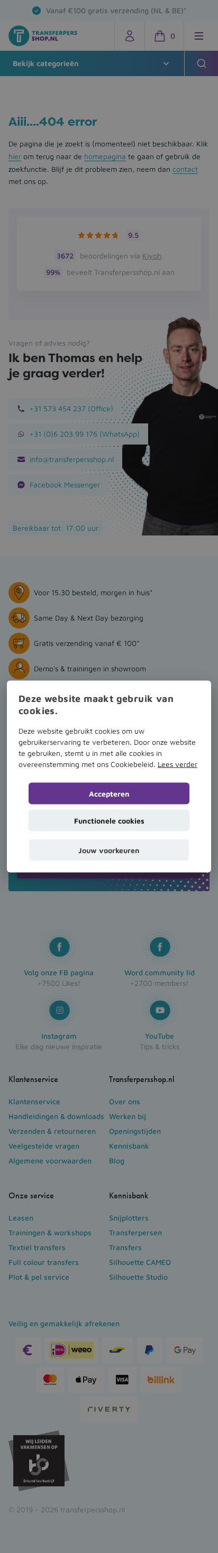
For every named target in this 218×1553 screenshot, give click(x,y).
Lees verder (177, 763)
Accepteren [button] (109, 793)
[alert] (109, 776)
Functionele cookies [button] (109, 820)
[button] (109, 850)
